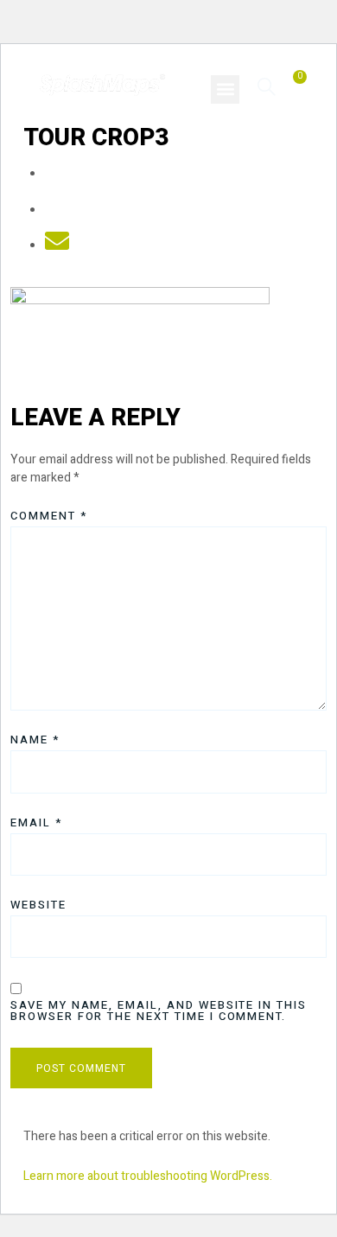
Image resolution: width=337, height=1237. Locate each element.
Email (36, 822)
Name (35, 739)
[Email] (57, 246)
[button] (225, 89)
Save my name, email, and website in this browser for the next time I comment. (158, 1010)
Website (38, 904)
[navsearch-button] (267, 86)
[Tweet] (57, 210)
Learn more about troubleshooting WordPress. (147, 1176)
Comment (48, 515)
